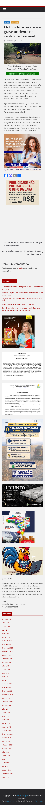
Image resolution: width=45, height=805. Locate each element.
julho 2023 (5, 752)
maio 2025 (5, 673)
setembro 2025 (7, 659)
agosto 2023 (6, 748)
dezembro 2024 (7, 691)
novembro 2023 (7, 738)
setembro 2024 (7, 702)
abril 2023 (5, 763)
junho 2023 (6, 756)
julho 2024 (5, 709)
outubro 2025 (6, 655)
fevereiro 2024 (7, 727)
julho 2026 (5, 623)
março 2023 (6, 766)
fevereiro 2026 (7, 641)
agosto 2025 (6, 662)
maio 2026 (5, 630)
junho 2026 (6, 626)
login (21, 268)
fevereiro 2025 (7, 684)
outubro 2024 (6, 698)
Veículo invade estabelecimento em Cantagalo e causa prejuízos (23, 244)
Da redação (19, 41)
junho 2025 (6, 669)
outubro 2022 (6, 770)
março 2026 (6, 637)
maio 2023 (5, 759)
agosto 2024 (6, 705)
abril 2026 (5, 634)
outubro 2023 (6, 741)
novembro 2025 (7, 651)
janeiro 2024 (6, 730)
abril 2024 (5, 720)
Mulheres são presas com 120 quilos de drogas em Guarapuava (21, 252)
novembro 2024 (7, 695)
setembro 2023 (7, 745)
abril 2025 (5, 677)
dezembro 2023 (7, 734)
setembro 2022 (7, 774)
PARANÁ (7, 22)
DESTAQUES (15, 22)
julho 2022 (5, 777)
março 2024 (6, 723)
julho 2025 (5, 666)
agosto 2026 (6, 619)
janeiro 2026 (6, 644)
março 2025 (6, 680)
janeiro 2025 (6, 687)
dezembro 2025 (7, 648)
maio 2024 (5, 716)
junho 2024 (6, 713)
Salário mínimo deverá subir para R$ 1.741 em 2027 (20, 304)
